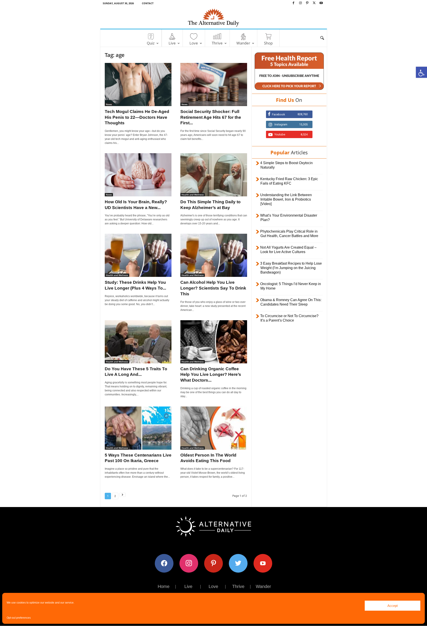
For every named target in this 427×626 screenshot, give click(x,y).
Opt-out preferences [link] (19, 617)
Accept (392, 606)
